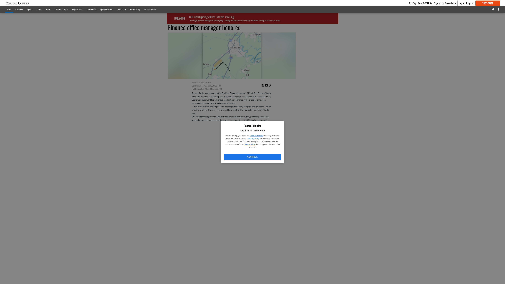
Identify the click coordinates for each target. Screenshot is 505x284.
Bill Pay (412, 3)
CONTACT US (121, 9)
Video (48, 9)
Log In (461, 3)
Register (470, 3)
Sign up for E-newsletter (445, 3)
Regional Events (77, 9)
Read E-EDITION (425, 3)
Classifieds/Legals (61, 9)
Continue (252, 156)
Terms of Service (256, 135)
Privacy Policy (253, 138)
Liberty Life (92, 9)
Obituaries (19, 9)
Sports (29, 9)
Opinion (39, 9)
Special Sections (106, 9)
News (9, 9)
